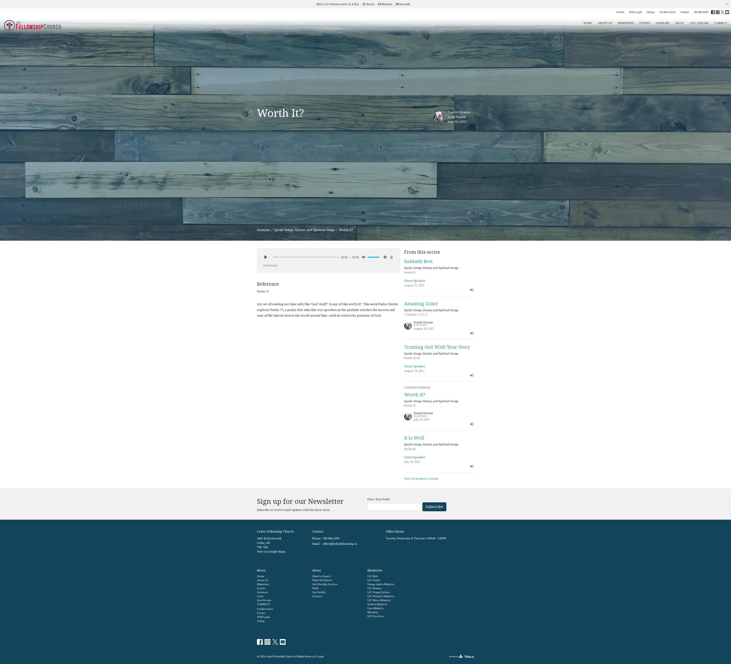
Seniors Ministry (377, 604)
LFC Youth (373, 580)
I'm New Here (667, 12)
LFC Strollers (375, 616)
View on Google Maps (271, 551)
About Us (605, 23)
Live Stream (699, 23)
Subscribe (434, 506)
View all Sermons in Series (421, 478)
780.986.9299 (701, 12)
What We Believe (322, 580)
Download (270, 265)
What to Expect (321, 576)
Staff (315, 588)
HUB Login (635, 12)
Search (620, 12)
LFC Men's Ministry (379, 600)
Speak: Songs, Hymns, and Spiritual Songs (304, 230)
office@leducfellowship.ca (340, 544)
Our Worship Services (325, 584)
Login (320, 656)
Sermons (662, 23)
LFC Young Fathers (378, 592)
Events (644, 23)
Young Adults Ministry (380, 584)
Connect (317, 596)
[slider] (305, 257)
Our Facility (319, 592)
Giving (650, 12)
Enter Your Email (378, 499)
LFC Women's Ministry (380, 596)
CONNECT (720, 23)
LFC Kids (372, 576)
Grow (679, 23)
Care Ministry (375, 608)
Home (588, 23)
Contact (684, 12)
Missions (372, 612)
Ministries (626, 23)
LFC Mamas (374, 588)
